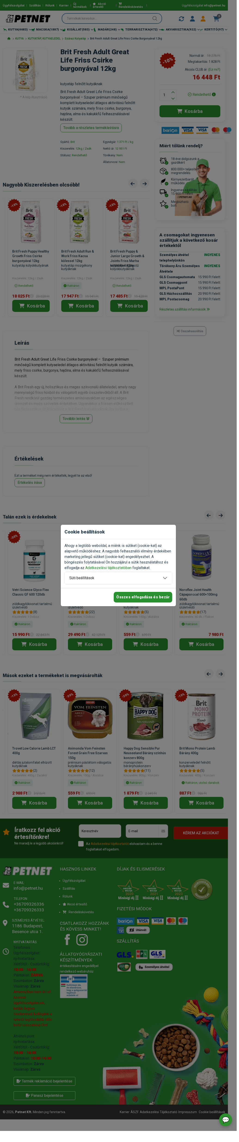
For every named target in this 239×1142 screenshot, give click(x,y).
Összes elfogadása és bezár (143, 597)
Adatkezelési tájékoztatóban (108, 568)
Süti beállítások (81, 578)
